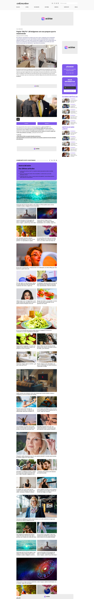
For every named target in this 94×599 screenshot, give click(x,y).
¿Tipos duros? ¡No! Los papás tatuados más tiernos (28, 136)
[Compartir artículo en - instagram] (54, 160)
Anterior (26, 123)
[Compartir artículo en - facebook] (49, 160)
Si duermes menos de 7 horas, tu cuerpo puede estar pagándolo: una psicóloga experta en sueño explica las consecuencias (37, 177)
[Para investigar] (61, 3)
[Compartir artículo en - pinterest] (56, 160)
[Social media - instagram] (58, 3)
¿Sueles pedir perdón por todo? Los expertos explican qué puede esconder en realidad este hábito (36, 172)
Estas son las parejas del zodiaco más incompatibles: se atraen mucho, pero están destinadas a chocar (35, 174)
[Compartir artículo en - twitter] (52, 160)
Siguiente (47, 123)
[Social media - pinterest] (56, 3)
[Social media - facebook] (54, 3)
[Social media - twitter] (52, 3)
